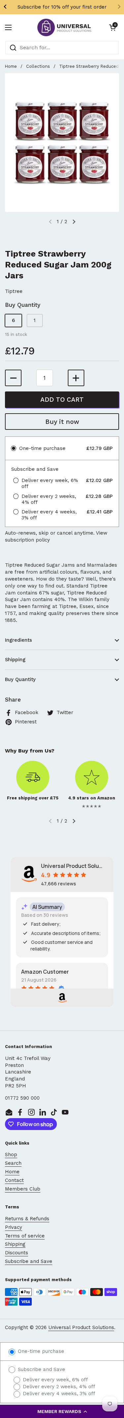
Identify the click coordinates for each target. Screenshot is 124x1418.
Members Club (22, 1189)
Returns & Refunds (27, 1219)
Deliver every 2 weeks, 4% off (58, 1387)
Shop (11, 1154)
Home (11, 66)
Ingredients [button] (18, 640)
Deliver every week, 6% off (54, 1380)
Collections (38, 66)
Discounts (16, 1253)
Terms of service (25, 1236)
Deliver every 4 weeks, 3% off (58, 1394)
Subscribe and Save (28, 1261)
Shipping (15, 1244)
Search (13, 1163)
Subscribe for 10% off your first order (62, 7)
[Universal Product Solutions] (64, 27)
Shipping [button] (15, 660)
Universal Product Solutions (81, 1327)
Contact (14, 1180)
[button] (62, 1411)
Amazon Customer (45, 971)
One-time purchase (40, 1351)
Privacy (13, 1227)
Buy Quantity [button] (20, 679)
